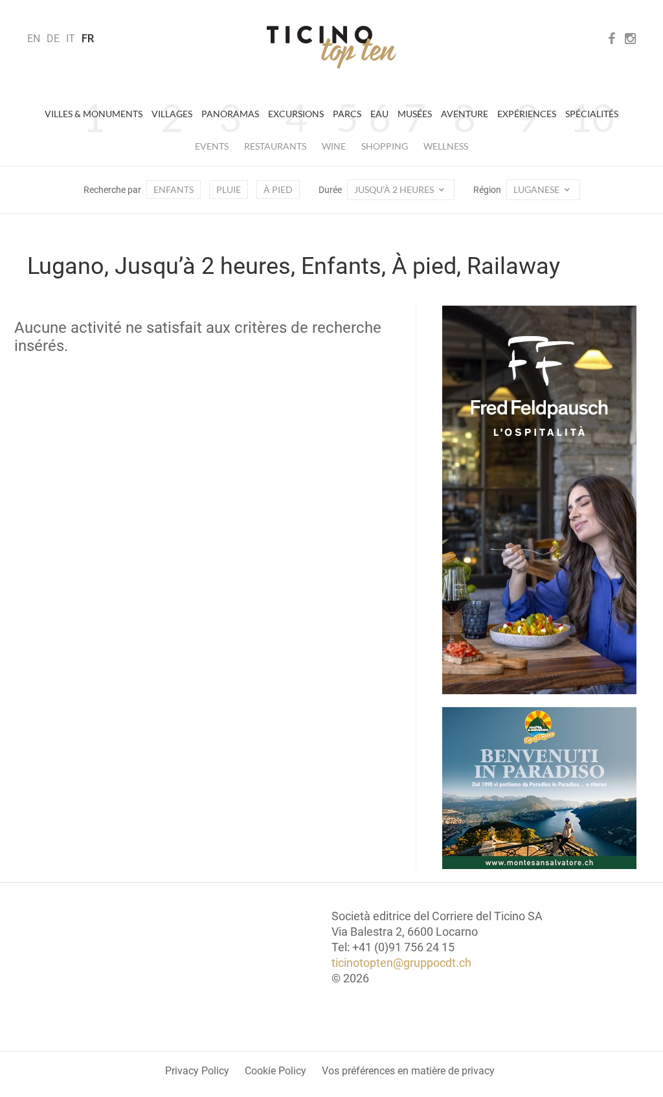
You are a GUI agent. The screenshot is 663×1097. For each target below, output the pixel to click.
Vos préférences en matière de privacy (408, 1071)
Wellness (445, 146)
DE (53, 38)
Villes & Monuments (93, 113)
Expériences (526, 113)
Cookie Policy (275, 1071)
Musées (415, 113)
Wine (334, 146)
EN (33, 38)
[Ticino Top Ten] (331, 47)
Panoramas (230, 113)
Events (212, 146)
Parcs (347, 113)
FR (88, 38)
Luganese (537, 189)
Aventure (464, 113)
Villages (172, 113)
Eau (379, 113)
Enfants (173, 189)
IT (70, 38)
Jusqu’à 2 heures (395, 189)
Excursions (296, 113)
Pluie (228, 189)
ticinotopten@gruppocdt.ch (401, 962)
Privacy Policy (197, 1071)
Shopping (384, 146)
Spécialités (591, 113)
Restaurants (275, 146)
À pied (278, 189)
